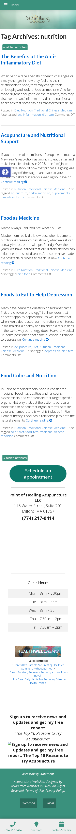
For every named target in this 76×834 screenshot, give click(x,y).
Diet (17, 110)
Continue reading (12, 182)
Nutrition (27, 110)
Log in (49, 803)
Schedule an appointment (38, 474)
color (14, 432)
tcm (51, 114)
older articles (15, 47)
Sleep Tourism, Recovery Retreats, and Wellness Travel (38, 674)
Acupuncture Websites (29, 781)
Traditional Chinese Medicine (53, 110)
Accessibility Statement (38, 774)
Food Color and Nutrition (28, 375)
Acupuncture (22, 347)
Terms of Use (34, 790)
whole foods (15, 197)
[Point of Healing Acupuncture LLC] (38, 20)
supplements (61, 193)
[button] (5, 172)
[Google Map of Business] (38, 546)
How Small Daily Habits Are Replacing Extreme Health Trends (39, 681)
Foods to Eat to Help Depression (36, 294)
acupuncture (19, 193)
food (27, 274)
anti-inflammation (29, 114)
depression (52, 351)
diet (44, 114)
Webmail (28, 803)
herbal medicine (39, 193)
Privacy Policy (54, 790)
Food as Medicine (20, 218)
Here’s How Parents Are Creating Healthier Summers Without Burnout (39, 666)
